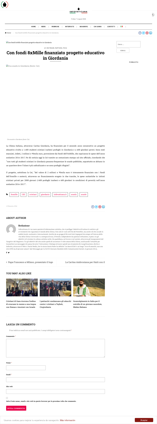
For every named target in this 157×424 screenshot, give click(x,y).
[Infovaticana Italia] (78, 13)
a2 (45, 48)
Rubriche (55, 26)
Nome (9, 363)
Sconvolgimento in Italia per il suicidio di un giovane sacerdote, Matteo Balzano (87, 304)
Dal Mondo (50, 48)
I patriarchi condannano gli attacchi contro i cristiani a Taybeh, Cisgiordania (55, 304)
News (43, 26)
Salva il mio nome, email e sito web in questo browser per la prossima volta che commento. (41, 401)
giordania (45, 194)
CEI (23, 194)
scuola (74, 194)
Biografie (84, 26)
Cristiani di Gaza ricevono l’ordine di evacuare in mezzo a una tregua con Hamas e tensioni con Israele (21, 304)
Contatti (111, 26)
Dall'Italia (58, 48)
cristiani (33, 194)
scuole (83, 194)
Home (33, 26)
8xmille (14, 194)
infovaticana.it (60, 194)
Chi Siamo (98, 26)
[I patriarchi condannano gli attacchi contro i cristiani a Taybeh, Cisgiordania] (55, 296)
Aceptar (144, 420)
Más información (67, 420)
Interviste (69, 26)
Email (9, 374)
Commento (11, 336)
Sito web (9, 386)
